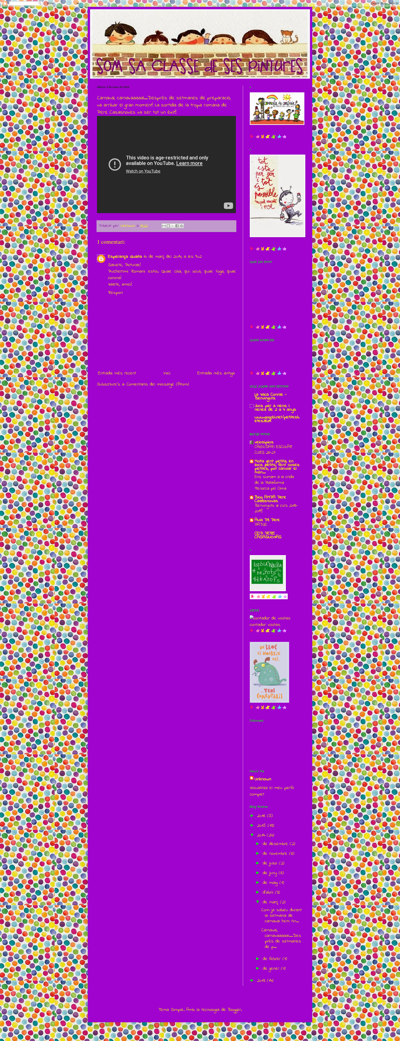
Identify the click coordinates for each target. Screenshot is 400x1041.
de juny (271, 873)
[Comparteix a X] (172, 226)
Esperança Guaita (125, 256)
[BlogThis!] (168, 226)
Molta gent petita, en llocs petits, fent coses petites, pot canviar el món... (277, 467)
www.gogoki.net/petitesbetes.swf (277, 419)
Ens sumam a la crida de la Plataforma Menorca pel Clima (274, 482)
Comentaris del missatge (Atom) (158, 384)
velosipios (264, 442)
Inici (166, 373)
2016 (262, 816)
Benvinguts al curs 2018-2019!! (276, 509)
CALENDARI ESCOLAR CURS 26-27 (273, 450)
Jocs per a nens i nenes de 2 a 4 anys (275, 408)
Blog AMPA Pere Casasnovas (270, 499)
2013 (262, 980)
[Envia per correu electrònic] (164, 226)
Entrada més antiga (216, 373)
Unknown (262, 779)
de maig (271, 882)
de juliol (271, 863)
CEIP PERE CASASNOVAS (268, 535)
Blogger (234, 1010)
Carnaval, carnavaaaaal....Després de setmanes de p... (281, 938)
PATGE (261, 525)
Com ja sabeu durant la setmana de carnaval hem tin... (281, 916)
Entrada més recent (117, 373)
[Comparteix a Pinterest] (181, 226)
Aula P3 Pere (267, 520)
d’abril (269, 892)
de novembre (276, 853)
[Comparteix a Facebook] (177, 226)
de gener (272, 968)
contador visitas (265, 624)
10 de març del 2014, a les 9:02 (172, 256)
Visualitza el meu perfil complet (272, 791)
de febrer (272, 959)
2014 (262, 835)
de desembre (276, 844)
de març (271, 902)
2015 (262, 825)
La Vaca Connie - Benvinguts (271, 396)
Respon (115, 292)
